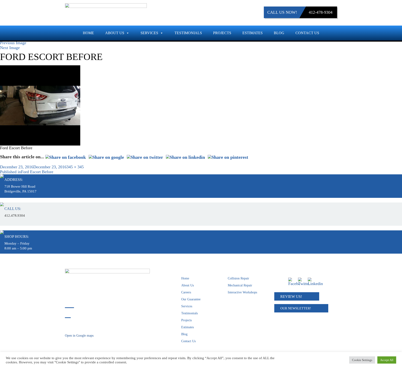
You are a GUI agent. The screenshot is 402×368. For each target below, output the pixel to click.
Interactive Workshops (242, 292)
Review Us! (291, 296)
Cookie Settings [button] (362, 360)
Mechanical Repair (240, 285)
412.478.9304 (14, 215)
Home (88, 33)
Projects (222, 33)
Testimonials (188, 33)
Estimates (252, 33)
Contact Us (307, 33)
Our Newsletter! (295, 308)
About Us (114, 33)
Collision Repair (238, 278)
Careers (186, 292)
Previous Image (13, 42)
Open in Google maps (79, 335)
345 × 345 (75, 167)
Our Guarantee (191, 299)
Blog (279, 33)
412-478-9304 (320, 12)
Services (149, 33)
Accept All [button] (386, 360)
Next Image (10, 47)
